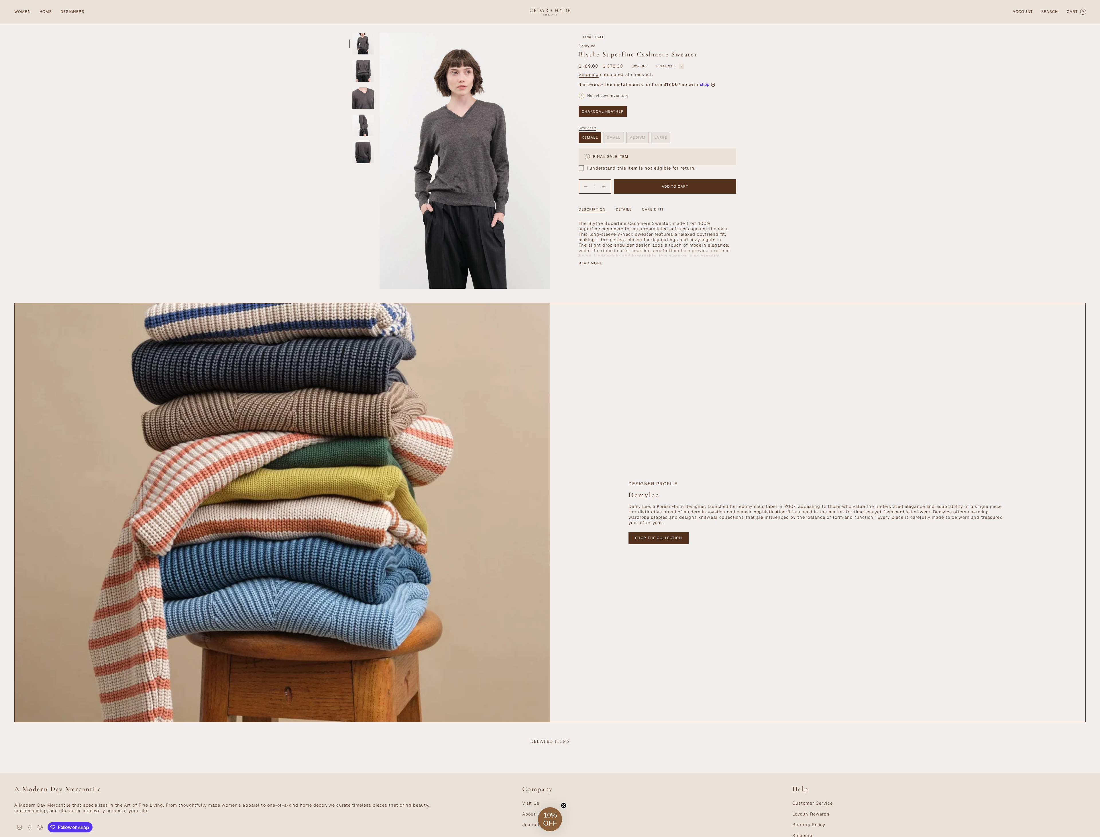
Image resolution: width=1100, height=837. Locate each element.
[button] (22, 11)
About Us (532, 814)
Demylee (587, 46)
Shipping (589, 74)
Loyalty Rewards (811, 814)
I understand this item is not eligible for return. (641, 168)
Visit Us (530, 803)
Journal (530, 824)
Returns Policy (809, 824)
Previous (379, 161)
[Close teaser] (564, 805)
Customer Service (812, 803)
